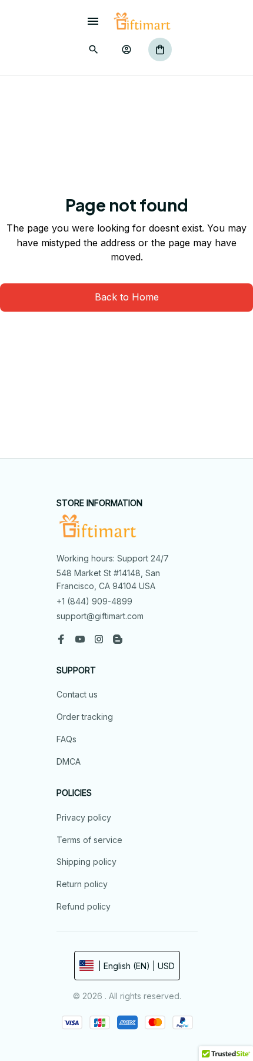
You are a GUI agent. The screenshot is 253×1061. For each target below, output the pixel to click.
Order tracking (84, 717)
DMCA (68, 761)
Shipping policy (86, 862)
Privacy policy (83, 817)
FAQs (66, 739)
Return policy (82, 884)
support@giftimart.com (100, 616)
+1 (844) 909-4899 (94, 601)
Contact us (77, 694)
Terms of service (89, 840)
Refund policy (83, 906)
